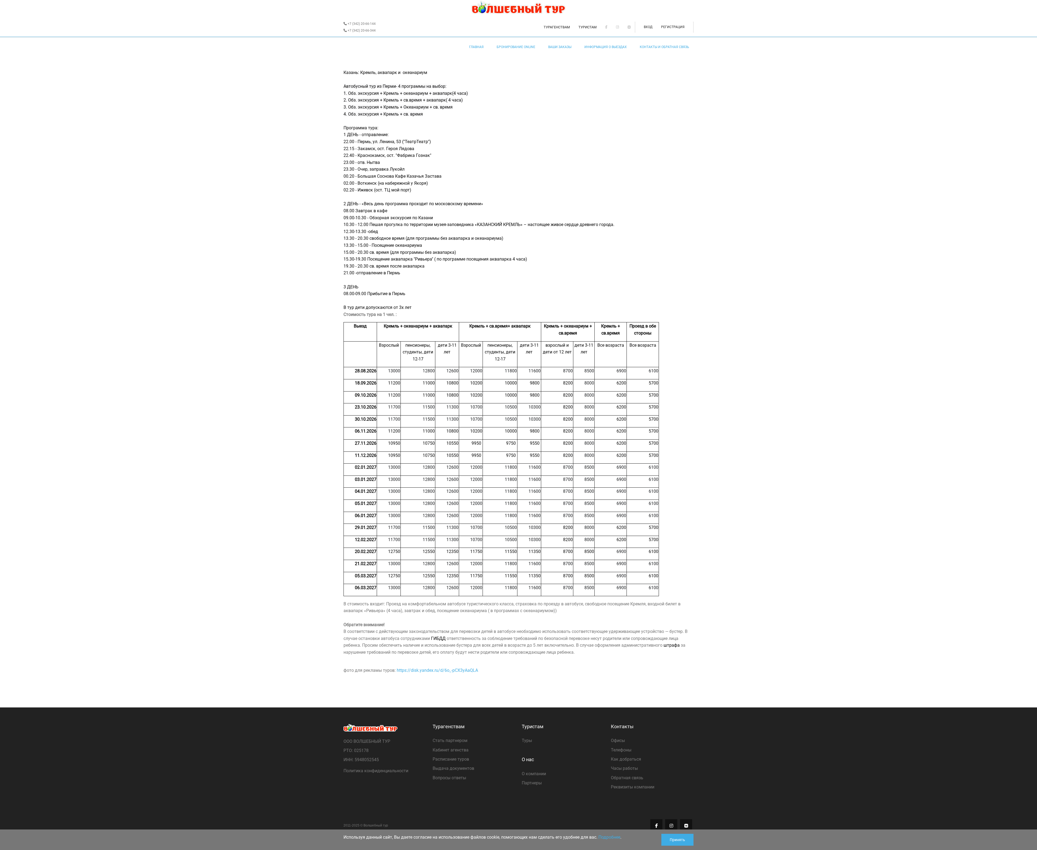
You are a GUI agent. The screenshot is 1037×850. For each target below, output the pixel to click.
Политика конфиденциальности (376, 770)
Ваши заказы (559, 47)
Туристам (587, 27)
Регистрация (673, 27)
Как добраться (626, 759)
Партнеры (532, 782)
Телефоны (621, 750)
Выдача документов (453, 768)
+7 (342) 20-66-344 (361, 30)
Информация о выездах (605, 47)
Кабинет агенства (451, 750)
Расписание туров (451, 759)
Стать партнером (450, 740)
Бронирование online (516, 47)
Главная (476, 47)
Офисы (618, 740)
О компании (534, 773)
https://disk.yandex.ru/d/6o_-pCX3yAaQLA (437, 670)
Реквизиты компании (632, 787)
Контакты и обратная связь (664, 47)
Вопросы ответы (449, 777)
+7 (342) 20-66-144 (361, 24)
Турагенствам (557, 27)
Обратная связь (627, 777)
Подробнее (609, 837)
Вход (648, 27)
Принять (677, 840)
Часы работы (624, 768)
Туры (527, 740)
